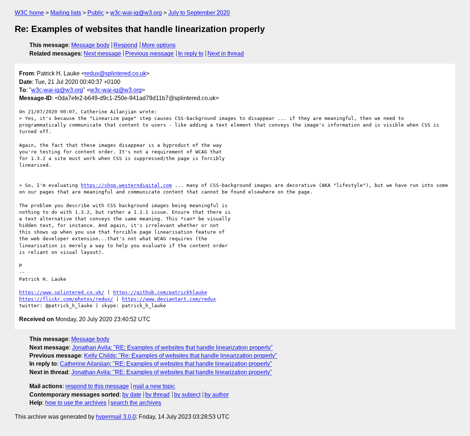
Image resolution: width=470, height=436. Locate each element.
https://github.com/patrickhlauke (160, 292)
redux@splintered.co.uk (115, 73)
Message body (90, 45)
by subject (187, 394)
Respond (125, 45)
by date (131, 394)
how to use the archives (75, 403)
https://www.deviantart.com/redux (169, 299)
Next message (102, 53)
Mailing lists (65, 13)
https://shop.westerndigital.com (126, 185)
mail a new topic (154, 386)
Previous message (149, 53)
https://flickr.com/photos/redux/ (66, 299)
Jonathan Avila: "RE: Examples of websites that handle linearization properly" (172, 347)
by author (217, 394)
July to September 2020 (199, 13)
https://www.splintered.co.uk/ (61, 292)
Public (95, 13)
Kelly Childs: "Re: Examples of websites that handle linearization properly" (180, 355)
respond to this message (97, 386)
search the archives (136, 403)
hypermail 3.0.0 (116, 417)
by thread (157, 394)
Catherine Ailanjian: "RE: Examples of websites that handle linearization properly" (166, 364)
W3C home (29, 13)
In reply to (190, 53)
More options (159, 45)
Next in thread (225, 53)
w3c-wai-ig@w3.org (136, 13)
